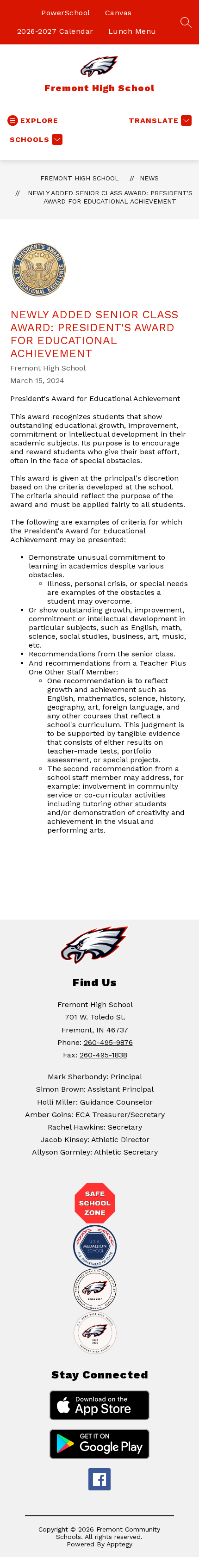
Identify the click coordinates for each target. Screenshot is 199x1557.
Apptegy (119, 1544)
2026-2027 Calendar (55, 31)
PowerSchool (65, 12)
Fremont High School (79, 178)
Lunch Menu (132, 31)
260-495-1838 (103, 1054)
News (149, 178)
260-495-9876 (108, 1042)
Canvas (118, 12)
